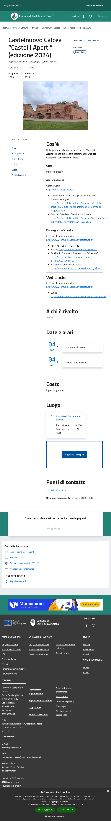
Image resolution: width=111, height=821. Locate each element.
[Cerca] (105, 16)
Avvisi (86, 654)
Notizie (86, 644)
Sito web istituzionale (56, 490)
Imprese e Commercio (39, 649)
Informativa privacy (65, 701)
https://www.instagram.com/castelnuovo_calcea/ (76, 268)
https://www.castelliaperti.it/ (60, 189)
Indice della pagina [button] (19, 139)
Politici (5, 664)
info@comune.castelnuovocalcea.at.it (77, 249)
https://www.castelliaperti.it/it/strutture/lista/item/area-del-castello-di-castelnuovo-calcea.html (79, 220)
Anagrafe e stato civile (39, 644)
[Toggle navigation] (5, 15)
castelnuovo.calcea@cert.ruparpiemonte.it (22, 723)
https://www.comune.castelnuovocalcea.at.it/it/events (78, 296)
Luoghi (86, 667)
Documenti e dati (9, 673)
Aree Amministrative (11, 649)
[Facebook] (82, 16)
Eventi (35, 27)
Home (6, 27)
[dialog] (55, 804)
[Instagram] (89, 16)
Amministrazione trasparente (64, 689)
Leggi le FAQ (35, 707)
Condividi (78, 40)
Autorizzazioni (62, 653)
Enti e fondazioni (9, 659)
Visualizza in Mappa (74, 454)
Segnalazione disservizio (40, 700)
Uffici (4, 654)
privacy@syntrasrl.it (11, 747)
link (81, 804)
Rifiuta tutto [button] (66, 810)
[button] (55, 816)
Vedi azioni (92, 40)
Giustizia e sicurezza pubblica (65, 646)
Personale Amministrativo (14, 668)
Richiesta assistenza (38, 714)
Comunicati (88, 649)
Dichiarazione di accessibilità (63, 712)
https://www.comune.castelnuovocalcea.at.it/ (69, 240)
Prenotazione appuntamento (36, 691)
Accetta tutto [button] (45, 810)
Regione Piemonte (12, 5)
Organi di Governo (10, 644)
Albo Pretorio (62, 696)
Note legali (61, 706)
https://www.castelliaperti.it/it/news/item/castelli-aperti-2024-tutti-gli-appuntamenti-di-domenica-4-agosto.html (76, 206)
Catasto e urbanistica (38, 654)
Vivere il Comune (21, 27)
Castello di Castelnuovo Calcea (68, 418)
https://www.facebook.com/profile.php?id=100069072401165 (71, 259)
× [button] (108, 791)
